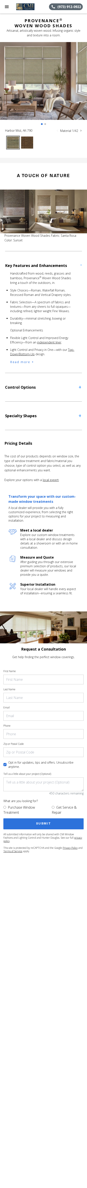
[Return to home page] (26, 7)
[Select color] (13, 142)
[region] (43, 85)
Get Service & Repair (64, 810)
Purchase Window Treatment (19, 810)
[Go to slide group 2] (45, 124)
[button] (6, 6)
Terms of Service (12, 851)
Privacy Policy (70, 848)
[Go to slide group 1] (42, 124)
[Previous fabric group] (57, 131)
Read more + (22, 362)
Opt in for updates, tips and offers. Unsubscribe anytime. (40, 764)
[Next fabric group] (81, 131)
